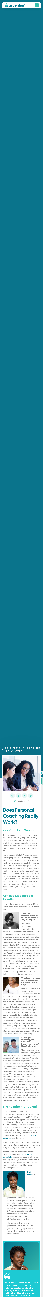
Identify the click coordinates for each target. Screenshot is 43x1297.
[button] (12, 795)
